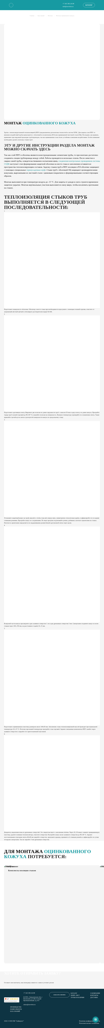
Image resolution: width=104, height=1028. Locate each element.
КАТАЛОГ (89, 5)
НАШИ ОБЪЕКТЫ (16, 1009)
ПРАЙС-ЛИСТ (75, 995)
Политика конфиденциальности (89, 1021)
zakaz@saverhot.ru (29, 1004)
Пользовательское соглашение (89, 1023)
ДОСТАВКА (94, 997)
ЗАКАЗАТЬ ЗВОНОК (59, 994)
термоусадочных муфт (36, 170)
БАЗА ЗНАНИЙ (15, 1011)
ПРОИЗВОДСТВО (15, 1007)
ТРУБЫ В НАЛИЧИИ (77, 997)
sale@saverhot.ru (68, 6)
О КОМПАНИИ (95, 993)
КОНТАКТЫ (94, 995)
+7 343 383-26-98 (68, 3)
